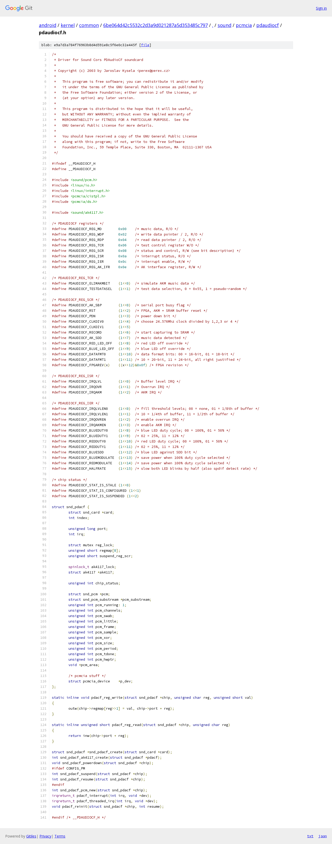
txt (310, 836)
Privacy (45, 836)
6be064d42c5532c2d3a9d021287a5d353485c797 (155, 25)
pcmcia (244, 25)
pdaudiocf (267, 25)
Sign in (321, 8)
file (145, 45)
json (323, 836)
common (89, 25)
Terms (59, 836)
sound (224, 25)
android (47, 25)
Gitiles (31, 836)
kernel (68, 25)
